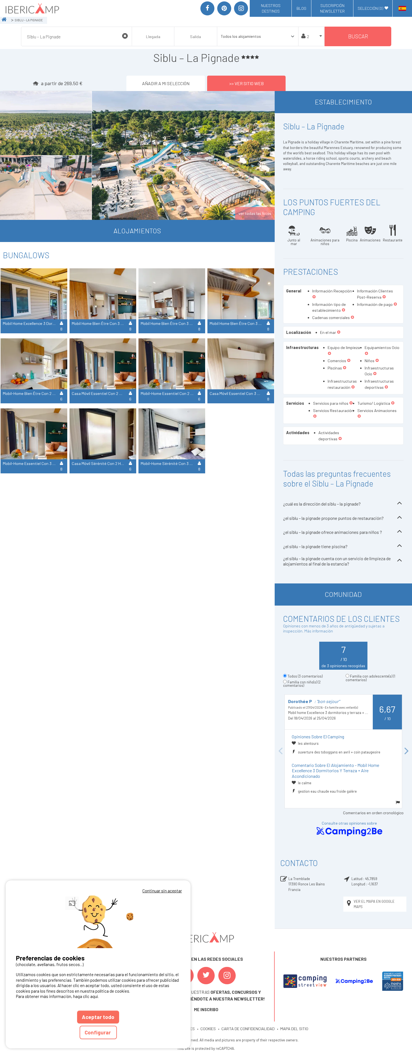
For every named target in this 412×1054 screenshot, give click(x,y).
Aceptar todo (98, 1017)
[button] (314, 297)
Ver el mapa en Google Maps (374, 904)
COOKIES (208, 1028)
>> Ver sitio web (246, 83)
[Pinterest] (224, 8)
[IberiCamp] (32, 8)
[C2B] (354, 981)
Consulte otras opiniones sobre (349, 823)
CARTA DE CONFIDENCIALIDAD (248, 1028)
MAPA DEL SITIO (294, 1028)
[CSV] (305, 981)
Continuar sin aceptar (162, 890)
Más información (318, 631)
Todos (305, 676)
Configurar (98, 1032)
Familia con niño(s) (302, 684)
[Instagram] (241, 8)
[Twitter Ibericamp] (206, 975)
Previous (280, 751)
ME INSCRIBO (206, 1009)
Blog (301, 8)
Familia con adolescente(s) (370, 678)
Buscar (358, 36)
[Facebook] (207, 8)
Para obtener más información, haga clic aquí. (57, 996)
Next (406, 751)
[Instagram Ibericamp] (227, 975)
